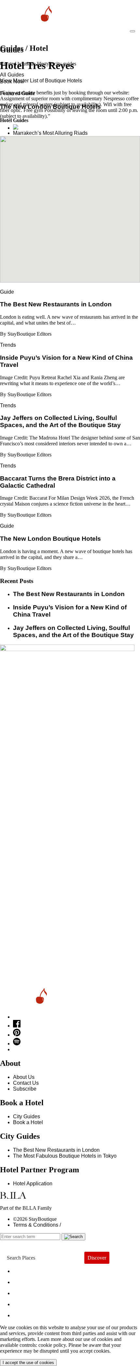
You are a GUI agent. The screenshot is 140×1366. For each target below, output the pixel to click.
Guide (7, 292)
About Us (24, 1077)
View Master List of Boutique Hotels (41, 80)
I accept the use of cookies (28, 1362)
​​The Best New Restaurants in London (69, 594)
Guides (28, 1302)
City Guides (26, 1116)
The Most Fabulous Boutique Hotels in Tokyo (65, 1156)
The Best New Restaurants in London (56, 1150)
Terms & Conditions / (37, 1225)
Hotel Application (32, 1183)
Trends (8, 345)
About (26, 1280)
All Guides (12, 74)
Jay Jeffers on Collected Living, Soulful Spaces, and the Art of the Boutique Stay (73, 631)
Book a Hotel (28, 1122)
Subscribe (24, 1089)
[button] (70, 205)
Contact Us (26, 1083)
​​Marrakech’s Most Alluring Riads (50, 133)
